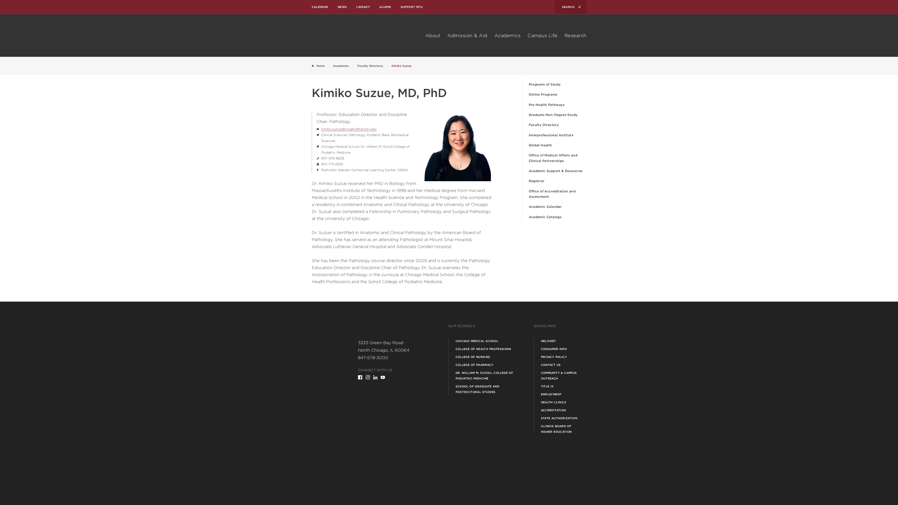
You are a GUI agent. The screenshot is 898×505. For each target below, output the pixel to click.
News (342, 7)
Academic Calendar (545, 207)
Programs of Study (545, 84)
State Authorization (559, 418)
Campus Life (543, 35)
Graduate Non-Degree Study (553, 115)
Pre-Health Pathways (547, 105)
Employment (551, 394)
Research (576, 35)
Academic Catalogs (545, 217)
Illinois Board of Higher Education (556, 428)
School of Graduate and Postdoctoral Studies (478, 389)
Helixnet (548, 341)
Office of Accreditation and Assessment (552, 193)
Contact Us (551, 365)
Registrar (537, 181)
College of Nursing (473, 357)
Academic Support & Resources (556, 171)
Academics (507, 35)
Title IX (547, 386)
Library (363, 7)
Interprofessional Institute (551, 135)
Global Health (540, 145)
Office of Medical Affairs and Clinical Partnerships (553, 157)
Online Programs (543, 94)
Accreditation (553, 410)
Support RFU (412, 7)
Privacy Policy (554, 357)
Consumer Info (554, 349)
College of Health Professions (483, 349)
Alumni (385, 7)
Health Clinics (553, 402)
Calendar (320, 7)
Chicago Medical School (477, 341)
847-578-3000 (373, 357)
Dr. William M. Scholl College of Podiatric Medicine (484, 375)
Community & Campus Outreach (559, 375)
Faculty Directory (544, 125)
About (433, 35)
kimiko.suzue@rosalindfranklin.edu (349, 129)
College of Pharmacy (475, 365)
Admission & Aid (467, 35)
